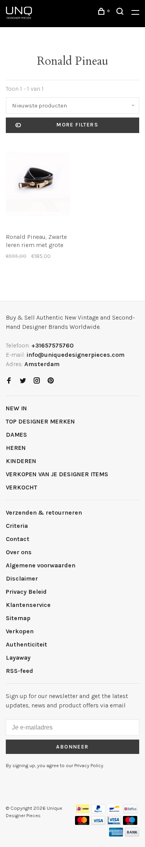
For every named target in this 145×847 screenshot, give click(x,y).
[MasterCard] (82, 822)
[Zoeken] (121, 12)
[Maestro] (130, 822)
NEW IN (16, 408)
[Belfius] (130, 811)
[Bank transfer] (132, 834)
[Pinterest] (51, 381)
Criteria (17, 525)
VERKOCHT (21, 487)
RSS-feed (19, 670)
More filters (77, 124)
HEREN (16, 447)
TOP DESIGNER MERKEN (40, 421)
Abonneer (72, 746)
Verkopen (20, 631)
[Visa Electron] (114, 822)
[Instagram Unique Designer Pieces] (37, 381)
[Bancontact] (114, 811)
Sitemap (18, 618)
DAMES (16, 434)
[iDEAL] (83, 811)
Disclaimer (22, 578)
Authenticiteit (26, 644)
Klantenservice (28, 604)
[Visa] (98, 822)
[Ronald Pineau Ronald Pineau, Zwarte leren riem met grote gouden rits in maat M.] (38, 185)
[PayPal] (98, 811)
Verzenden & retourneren (44, 512)
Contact (17, 539)
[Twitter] (23, 381)
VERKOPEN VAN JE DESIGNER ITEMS (57, 474)
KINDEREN (21, 461)
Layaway (18, 657)
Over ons (19, 552)
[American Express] (116, 834)
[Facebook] (9, 381)
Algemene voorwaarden (40, 565)
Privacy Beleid (26, 591)
